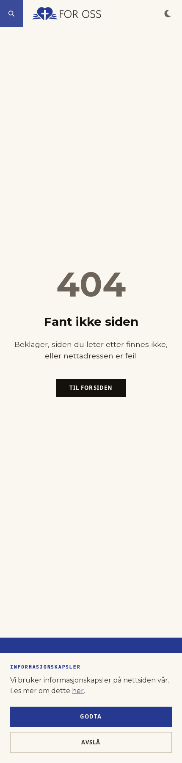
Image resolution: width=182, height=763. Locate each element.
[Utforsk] (11, 13)
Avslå (91, 742)
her (78, 691)
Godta (91, 716)
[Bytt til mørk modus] (167, 13)
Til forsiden (90, 387)
